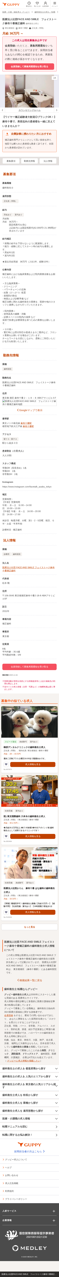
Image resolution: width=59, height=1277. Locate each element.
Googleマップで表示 (30, 410)
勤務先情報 (29, 161)
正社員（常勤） (10, 201)
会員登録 (8, 1015)
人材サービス (9, 1211)
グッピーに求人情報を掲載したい (23, 1061)
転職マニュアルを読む (15, 1126)
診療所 (6, 554)
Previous (2, 109)
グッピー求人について (16, 1159)
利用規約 (9, 1191)
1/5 (54, 78)
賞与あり (18, 215)
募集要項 (11, 161)
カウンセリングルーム (30, 110)
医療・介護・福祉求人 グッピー (16, 12)
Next (56, 109)
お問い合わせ (11, 1175)
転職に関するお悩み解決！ (17, 1134)
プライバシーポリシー (16, 1199)
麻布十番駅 (26, 423)
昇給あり (7, 215)
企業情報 (7, 1220)
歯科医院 (7, 369)
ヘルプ (8, 1167)
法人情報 (48, 161)
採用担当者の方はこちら (28, 1151)
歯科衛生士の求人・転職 (44, 12)
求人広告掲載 (11, 1183)
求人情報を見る (33, 764)
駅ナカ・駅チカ (10, 439)
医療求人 (22, 998)
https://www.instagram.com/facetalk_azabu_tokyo (26, 486)
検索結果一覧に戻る (31, 980)
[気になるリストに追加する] (6, 764)
